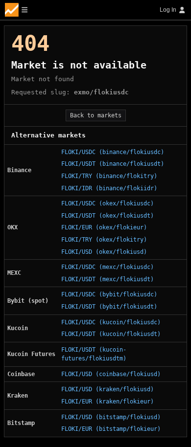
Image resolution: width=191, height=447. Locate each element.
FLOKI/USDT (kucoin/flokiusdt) (111, 334)
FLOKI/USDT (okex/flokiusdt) (107, 215)
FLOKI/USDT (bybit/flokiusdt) (109, 306)
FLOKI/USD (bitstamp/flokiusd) (111, 417)
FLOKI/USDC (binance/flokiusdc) (112, 152)
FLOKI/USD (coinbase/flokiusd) (111, 374)
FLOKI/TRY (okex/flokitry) (104, 239)
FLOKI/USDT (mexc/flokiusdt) (107, 279)
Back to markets (95, 115)
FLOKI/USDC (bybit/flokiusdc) (109, 294)
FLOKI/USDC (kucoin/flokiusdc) (111, 322)
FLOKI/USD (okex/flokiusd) (104, 251)
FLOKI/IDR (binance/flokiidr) (109, 188)
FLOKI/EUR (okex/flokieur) (104, 227)
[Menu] (16, 10)
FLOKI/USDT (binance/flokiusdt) (112, 163)
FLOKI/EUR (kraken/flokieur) (107, 401)
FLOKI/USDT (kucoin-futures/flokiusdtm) (93, 354)
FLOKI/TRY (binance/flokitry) (109, 176)
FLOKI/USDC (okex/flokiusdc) (107, 203)
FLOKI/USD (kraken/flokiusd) (107, 389)
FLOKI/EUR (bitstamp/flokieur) (111, 428)
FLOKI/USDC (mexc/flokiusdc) (107, 267)
